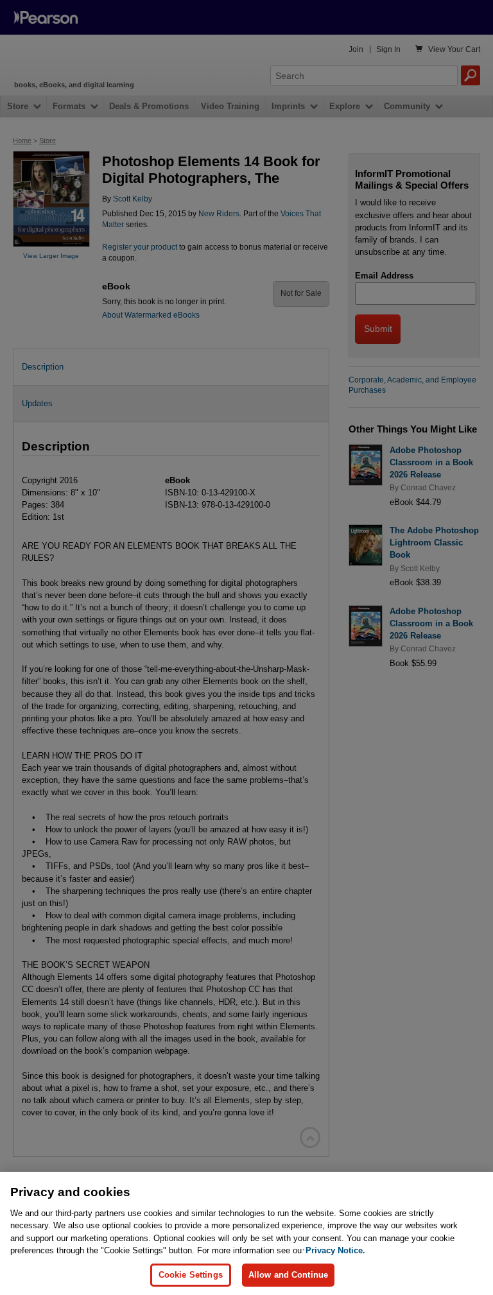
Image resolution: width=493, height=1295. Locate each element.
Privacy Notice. (335, 1250)
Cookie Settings (191, 1275)
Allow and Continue (288, 1275)
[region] (246, 1233)
